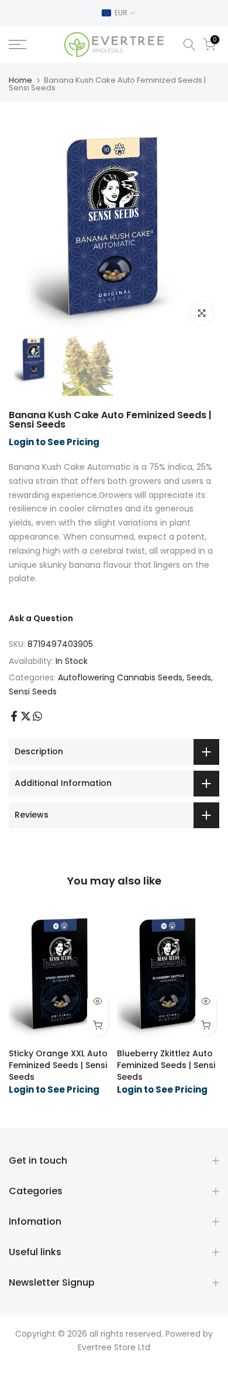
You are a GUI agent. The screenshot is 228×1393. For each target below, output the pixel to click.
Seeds (198, 677)
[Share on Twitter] (25, 716)
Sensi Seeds (33, 691)
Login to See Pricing (54, 442)
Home (20, 80)
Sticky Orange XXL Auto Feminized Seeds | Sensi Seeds (58, 1065)
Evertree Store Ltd (114, 1347)
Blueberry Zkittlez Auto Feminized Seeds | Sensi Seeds (166, 1065)
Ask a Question (41, 618)
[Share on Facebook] (14, 716)
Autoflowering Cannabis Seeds (120, 677)
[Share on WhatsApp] (37, 716)
